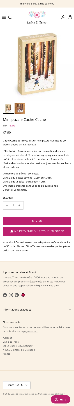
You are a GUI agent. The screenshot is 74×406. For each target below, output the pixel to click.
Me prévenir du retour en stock (39, 231)
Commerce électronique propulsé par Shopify (44, 394)
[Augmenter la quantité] (20, 205)
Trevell (11, 125)
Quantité (8, 198)
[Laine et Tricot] (37, 17)
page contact (30, 331)
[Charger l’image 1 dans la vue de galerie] (37, 64)
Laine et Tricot (17, 394)
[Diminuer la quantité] (6, 205)
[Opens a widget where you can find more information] (60, 399)
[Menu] (4, 17)
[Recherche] (12, 17)
